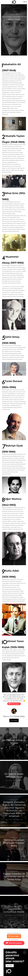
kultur (16, 45)
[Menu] (24, 2)
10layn (4, 40)
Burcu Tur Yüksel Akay (12, 22)
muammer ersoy (8, 47)
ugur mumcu (18, 52)
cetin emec (8, 42)
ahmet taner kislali (12, 40)
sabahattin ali (15, 50)
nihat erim (8, 50)
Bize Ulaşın (9, 965)
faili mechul (19, 42)
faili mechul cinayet (8, 45)
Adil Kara (16, 746)
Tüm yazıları (14, 720)
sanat (21, 50)
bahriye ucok (21, 40)
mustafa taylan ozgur (18, 47)
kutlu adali (22, 45)
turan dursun (10, 52)
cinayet (14, 42)
